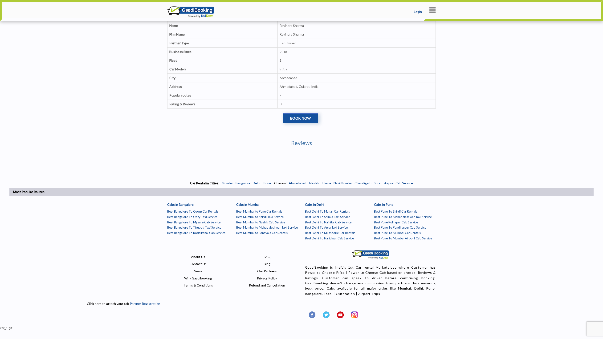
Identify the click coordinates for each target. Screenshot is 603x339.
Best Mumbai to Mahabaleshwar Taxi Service (267, 227)
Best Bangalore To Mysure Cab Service (193, 222)
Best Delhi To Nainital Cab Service (328, 222)
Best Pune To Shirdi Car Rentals (395, 211)
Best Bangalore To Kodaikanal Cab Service (196, 233)
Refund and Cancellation (267, 285)
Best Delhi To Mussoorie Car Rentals (330, 233)
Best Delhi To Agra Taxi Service (326, 227)
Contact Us (198, 264)
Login (418, 12)
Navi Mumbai (343, 183)
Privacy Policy (267, 278)
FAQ (267, 257)
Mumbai (227, 183)
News (198, 271)
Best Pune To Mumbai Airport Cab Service (403, 238)
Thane (326, 183)
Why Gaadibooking (198, 278)
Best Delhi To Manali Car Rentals (327, 211)
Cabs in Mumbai (247, 204)
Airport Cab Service (398, 183)
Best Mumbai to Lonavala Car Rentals (262, 233)
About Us (198, 257)
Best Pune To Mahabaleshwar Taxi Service (403, 217)
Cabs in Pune (383, 204)
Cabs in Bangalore (180, 204)
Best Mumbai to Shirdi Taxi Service (260, 217)
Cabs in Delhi (314, 204)
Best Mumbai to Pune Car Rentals (259, 211)
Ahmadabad (297, 183)
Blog (267, 264)
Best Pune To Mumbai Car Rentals (397, 233)
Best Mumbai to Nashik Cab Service (260, 222)
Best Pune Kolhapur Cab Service (396, 222)
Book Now (300, 118)
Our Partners (267, 271)
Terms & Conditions (198, 285)
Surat (378, 183)
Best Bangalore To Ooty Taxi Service (192, 217)
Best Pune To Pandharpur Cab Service (400, 227)
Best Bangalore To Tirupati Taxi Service (194, 227)
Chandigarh (362, 183)
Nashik (314, 183)
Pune (267, 183)
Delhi (256, 183)
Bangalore (243, 183)
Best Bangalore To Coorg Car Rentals (192, 211)
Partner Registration (145, 304)
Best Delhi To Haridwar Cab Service (329, 238)
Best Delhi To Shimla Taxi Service (327, 217)
